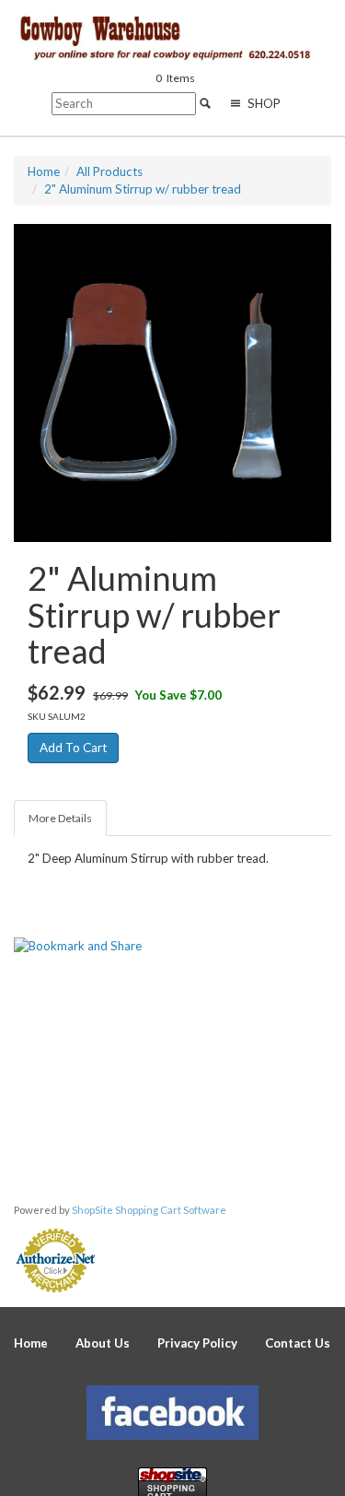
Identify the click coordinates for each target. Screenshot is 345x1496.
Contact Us (297, 1343)
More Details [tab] (60, 818)
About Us (102, 1343)
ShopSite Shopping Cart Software (149, 1210)
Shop (263, 103)
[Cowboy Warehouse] (179, 38)
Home (31, 1343)
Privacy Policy (197, 1343)
